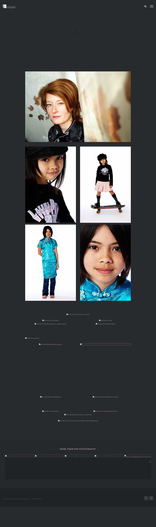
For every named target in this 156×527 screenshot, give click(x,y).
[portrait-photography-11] (78, 314)
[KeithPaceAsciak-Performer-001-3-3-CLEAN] (32, 338)
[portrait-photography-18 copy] (50, 397)
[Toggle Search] (145, 6)
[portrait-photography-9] (50, 324)
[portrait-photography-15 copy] (105, 411)
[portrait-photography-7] (50, 320)
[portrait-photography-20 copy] (105, 397)
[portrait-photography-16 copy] (50, 411)
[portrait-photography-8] (105, 324)
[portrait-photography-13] (78, 421)
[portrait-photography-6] (105, 320)
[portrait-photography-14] (78, 415)
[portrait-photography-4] (50, 147)
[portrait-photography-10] (78, 72)
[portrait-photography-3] (105, 147)
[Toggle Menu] (151, 6)
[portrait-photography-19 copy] (105, 344)
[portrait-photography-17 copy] (50, 344)
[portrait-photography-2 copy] (50, 225)
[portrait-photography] (105, 225)
